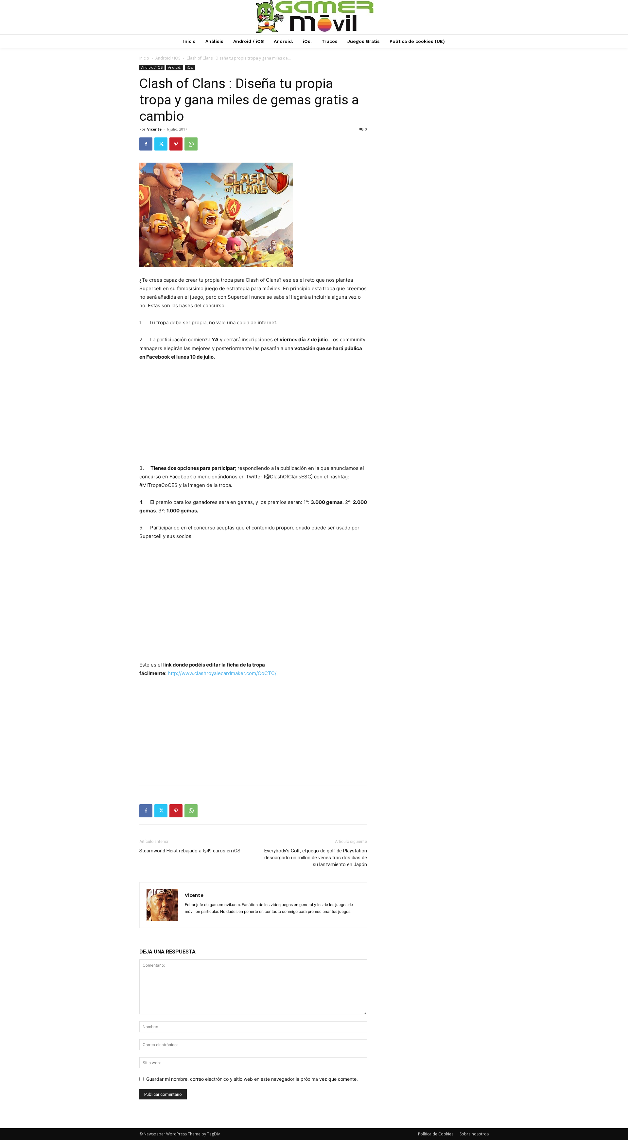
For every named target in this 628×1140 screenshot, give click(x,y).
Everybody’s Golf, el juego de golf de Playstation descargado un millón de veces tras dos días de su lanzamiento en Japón (315, 857)
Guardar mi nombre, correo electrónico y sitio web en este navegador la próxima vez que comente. (252, 1079)
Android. (174, 67)
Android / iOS (167, 58)
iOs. (190, 67)
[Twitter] (160, 144)
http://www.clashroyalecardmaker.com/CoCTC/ (222, 673)
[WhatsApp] (191, 144)
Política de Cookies (435, 1134)
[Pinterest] (176, 144)
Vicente (154, 129)
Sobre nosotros (474, 1134)
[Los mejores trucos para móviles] (315, 16)
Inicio (144, 58)
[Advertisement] (253, 415)
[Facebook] (145, 144)
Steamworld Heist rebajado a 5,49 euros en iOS (189, 851)
